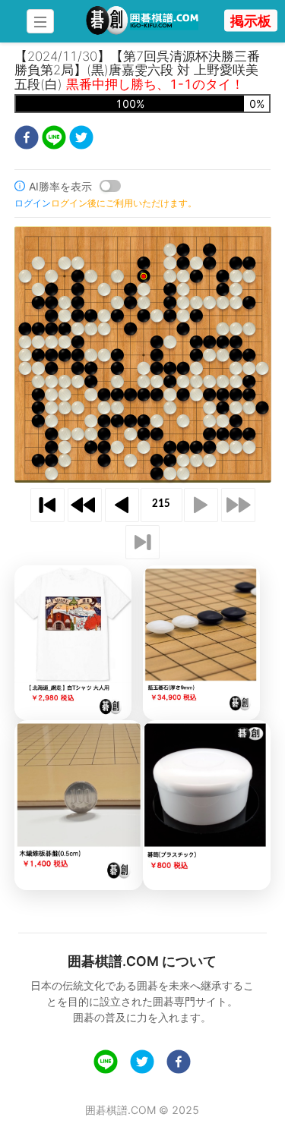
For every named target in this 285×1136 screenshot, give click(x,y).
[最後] (142, 542)
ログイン (32, 203)
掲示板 (250, 21)
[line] (54, 139)
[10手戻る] (85, 505)
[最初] (47, 505)
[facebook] (26, 139)
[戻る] (122, 505)
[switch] (110, 186)
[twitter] (81, 139)
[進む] (201, 505)
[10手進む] (238, 505)
